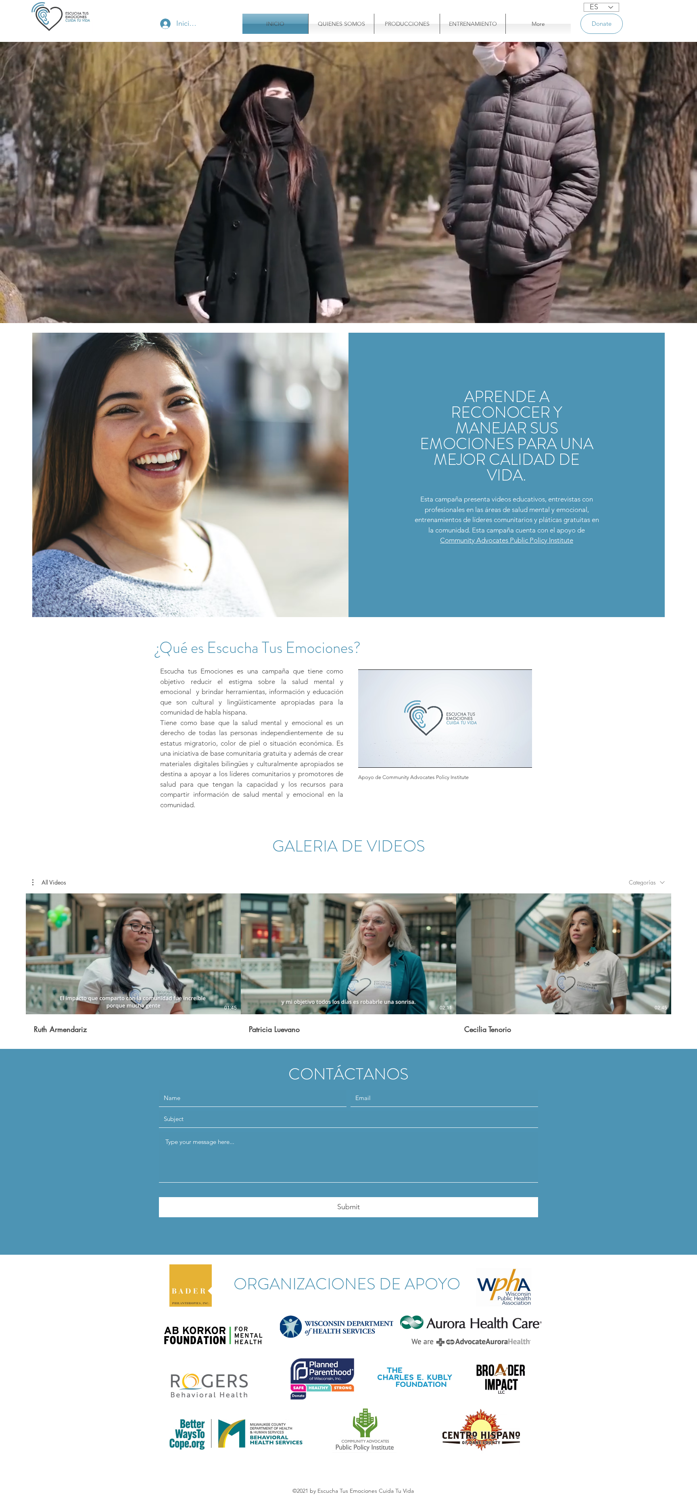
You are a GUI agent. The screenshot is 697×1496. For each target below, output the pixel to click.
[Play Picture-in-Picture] (507, 757)
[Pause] (368, 757)
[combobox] (647, 882)
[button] (49, 882)
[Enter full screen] (521, 757)
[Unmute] (382, 757)
